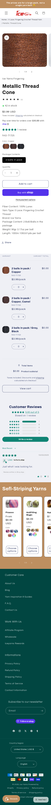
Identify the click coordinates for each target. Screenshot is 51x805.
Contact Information (16, 690)
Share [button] (8, 242)
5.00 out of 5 (32, 412)
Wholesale (10, 637)
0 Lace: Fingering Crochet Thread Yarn (25, 20)
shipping (40, 378)
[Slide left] (19, 72)
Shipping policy (35, 792)
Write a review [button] (25, 439)
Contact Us (11, 610)
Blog (7, 590)
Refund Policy (12, 670)
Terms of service (19, 792)
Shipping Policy (13, 677)
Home (4, 20)
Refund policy (38, 788)
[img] (9, 455)
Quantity (6, 167)
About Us (10, 583)
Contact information (27, 797)
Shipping (19, 115)
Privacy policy (23, 788)
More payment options (25, 200)
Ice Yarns (24, 784)
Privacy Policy (12, 664)
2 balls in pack (14, 160)
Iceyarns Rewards (14, 643)
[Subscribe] (41, 710)
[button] (6, 13)
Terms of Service (14, 683)
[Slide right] (31, 72)
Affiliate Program (14, 630)
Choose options (11, 549)
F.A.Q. (8, 603)
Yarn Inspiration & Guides (18, 597)
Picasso (10, 512)
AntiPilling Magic (31, 513)
